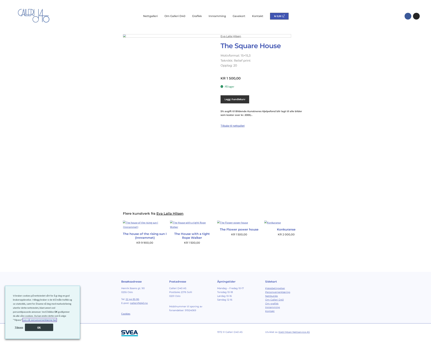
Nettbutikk (271, 296)
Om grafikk (271, 303)
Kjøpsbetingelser (275, 288)
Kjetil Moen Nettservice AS (294, 332)
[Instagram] (416, 16)
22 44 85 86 (132, 299)
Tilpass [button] (19, 327)
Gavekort (239, 16)
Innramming (217, 16)
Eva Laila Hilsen (231, 36)
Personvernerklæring (277, 292)
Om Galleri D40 (174, 16)
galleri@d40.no (139, 303)
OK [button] (39, 327)
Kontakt (257, 16)
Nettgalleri (150, 16)
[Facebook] (408, 16)
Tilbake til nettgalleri (233, 125)
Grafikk (197, 16)
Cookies (125, 313)
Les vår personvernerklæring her (39, 319)
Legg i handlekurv (235, 99)
